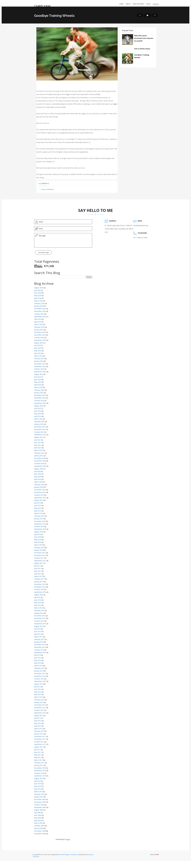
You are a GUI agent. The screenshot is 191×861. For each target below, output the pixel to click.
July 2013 (37, 687)
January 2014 (38, 671)
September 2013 (40, 681)
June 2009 (37, 815)
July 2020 (37, 471)
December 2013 (40, 673)
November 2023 (40, 366)
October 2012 (39, 710)
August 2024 (38, 343)
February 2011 (39, 763)
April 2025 (37, 322)
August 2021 (38, 437)
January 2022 (38, 424)
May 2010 (37, 786)
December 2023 (40, 364)
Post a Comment (47, 189)
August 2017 (38, 563)
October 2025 (39, 314)
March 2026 (38, 301)
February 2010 (39, 794)
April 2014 (37, 663)
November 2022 (40, 398)
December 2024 (40, 332)
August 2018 (38, 532)
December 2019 (40, 490)
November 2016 (40, 587)
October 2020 (39, 463)
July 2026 (37, 290)
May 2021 (37, 445)
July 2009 (37, 812)
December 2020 (40, 458)
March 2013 (38, 697)
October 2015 (39, 621)
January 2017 (38, 582)
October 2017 (39, 558)
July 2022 (37, 408)
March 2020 (38, 482)
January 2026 (38, 306)
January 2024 (38, 361)
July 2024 (37, 345)
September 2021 (40, 435)
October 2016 (39, 589)
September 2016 (40, 592)
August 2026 (38, 288)
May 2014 (37, 660)
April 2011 (37, 757)
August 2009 (38, 810)
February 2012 (39, 731)
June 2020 (37, 474)
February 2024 (39, 358)
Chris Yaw (42, 6)
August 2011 (38, 747)
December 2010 (40, 768)
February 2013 (39, 700)
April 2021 (37, 448)
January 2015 (38, 642)
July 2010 (37, 781)
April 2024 (37, 353)
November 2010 (40, 770)
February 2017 (39, 579)
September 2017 (40, 561)
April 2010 (37, 789)
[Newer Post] (140, 15)
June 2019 (37, 505)
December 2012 (40, 705)
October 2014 (39, 650)
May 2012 (37, 723)
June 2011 (37, 752)
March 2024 (38, 356)
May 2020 (37, 477)
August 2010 (38, 778)
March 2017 (38, 576)
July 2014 (37, 655)
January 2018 (38, 550)
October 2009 (39, 805)
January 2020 (38, 487)
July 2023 (37, 377)
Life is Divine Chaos (142, 49)
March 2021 (38, 450)
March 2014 (38, 666)
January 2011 (38, 765)
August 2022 (38, 406)
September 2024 (40, 340)
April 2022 (37, 416)
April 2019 (37, 511)
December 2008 (40, 831)
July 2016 (37, 597)
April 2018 (37, 542)
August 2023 (38, 374)
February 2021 (39, 453)
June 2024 (37, 348)
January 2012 (38, 734)
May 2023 (37, 382)
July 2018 (37, 534)
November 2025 (40, 311)
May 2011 (37, 755)
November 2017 (40, 555)
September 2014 (40, 652)
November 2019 (40, 492)
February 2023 (39, 390)
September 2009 (40, 807)
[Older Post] (155, 15)
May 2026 (37, 295)
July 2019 (37, 503)
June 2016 (37, 600)
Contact (156, 4)
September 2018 (40, 529)
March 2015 (38, 637)
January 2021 (38, 456)
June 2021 (37, 442)
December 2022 (40, 395)
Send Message (43, 252)
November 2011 (40, 739)
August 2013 (38, 684)
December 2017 (40, 553)
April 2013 (37, 694)
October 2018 (39, 526)
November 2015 (40, 618)
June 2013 (37, 689)
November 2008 (40, 834)
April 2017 (37, 574)
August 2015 (38, 626)
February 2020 (39, 484)
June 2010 (37, 784)
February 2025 (39, 327)
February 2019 (39, 516)
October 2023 (39, 369)
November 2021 (40, 429)
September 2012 (40, 713)
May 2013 (37, 692)
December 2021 (40, 427)
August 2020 (38, 469)
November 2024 (40, 335)
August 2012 (38, 715)
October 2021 (39, 432)
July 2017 (37, 566)
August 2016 (38, 595)
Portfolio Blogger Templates (68, 854)
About (128, 4)
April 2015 (37, 634)
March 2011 (38, 760)
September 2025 (40, 317)
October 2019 (39, 495)
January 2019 (38, 519)
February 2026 (39, 303)
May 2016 (37, 602)
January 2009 (38, 828)
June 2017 (37, 568)
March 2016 (38, 608)
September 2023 (40, 372)
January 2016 (38, 613)
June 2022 (37, 411)
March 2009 (38, 823)
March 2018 (38, 545)
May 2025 (37, 319)
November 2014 (40, 647)
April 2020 (37, 479)
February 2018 (39, 547)
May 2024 (37, 351)
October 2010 (39, 773)
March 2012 (38, 729)
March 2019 (38, 513)
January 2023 (38, 393)
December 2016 (40, 584)
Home (121, 4)
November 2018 (40, 524)
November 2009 (40, 802)
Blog (148, 4)
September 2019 (40, 498)
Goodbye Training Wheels (141, 56)
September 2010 (40, 776)
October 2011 (39, 742)
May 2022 (37, 414)
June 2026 (37, 293)
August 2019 (38, 500)
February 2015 (39, 639)
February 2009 (39, 826)
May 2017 (37, 571)
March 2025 (38, 324)
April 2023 (37, 385)
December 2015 (40, 616)
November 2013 (40, 676)
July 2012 (37, 718)
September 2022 (40, 403)
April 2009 (37, 820)
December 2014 (40, 645)
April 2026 (37, 298)
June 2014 (37, 658)
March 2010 (38, 792)
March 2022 (38, 419)
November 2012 (40, 707)
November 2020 (40, 461)
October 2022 (39, 400)
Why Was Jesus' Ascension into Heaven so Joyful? (143, 38)
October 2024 (39, 337)
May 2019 (37, 508)
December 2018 (40, 521)
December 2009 (40, 799)
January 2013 (38, 702)
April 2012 (37, 726)
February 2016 (39, 610)
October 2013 (39, 679)
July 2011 (37, 750)
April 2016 (37, 605)
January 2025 (38, 330)
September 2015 (40, 624)
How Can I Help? (138, 4)
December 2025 (40, 309)
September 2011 (40, 744)
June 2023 (37, 380)
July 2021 (37, 440)
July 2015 (37, 629)
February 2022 (39, 421)
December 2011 (40, 736)
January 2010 (38, 797)
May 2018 (37, 540)
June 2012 (37, 721)
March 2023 (38, 387)
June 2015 (37, 631)
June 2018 (37, 537)
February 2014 (39, 668)
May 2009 (37, 818)
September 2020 (40, 466)
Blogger (67, 839)
